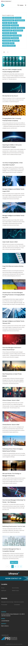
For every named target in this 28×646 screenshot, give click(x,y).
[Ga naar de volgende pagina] (18, 566)
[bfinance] (2, 5)
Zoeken (21, 5)
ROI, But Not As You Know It (10, 96)
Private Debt (6, 38)
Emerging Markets (20, 20)
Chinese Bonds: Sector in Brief (10, 424)
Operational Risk (7, 35)
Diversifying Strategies (8, 20)
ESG (10, 22)
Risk (12, 43)
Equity (5, 22)
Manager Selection (18, 30)
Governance (15, 25)
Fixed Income (7, 25)
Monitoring (6, 33)
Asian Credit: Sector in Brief (10, 242)
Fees (15, 22)
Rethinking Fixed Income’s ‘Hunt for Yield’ (13, 526)
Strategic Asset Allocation (9, 45)
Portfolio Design (17, 35)
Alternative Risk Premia (9, 17)
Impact (13, 27)
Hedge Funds (7, 27)
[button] (25, 5)
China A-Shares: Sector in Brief (10, 400)
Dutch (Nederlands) (6, 1)
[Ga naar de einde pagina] (21, 566)
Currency (18, 17)
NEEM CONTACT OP (13, 578)
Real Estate (6, 43)
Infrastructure (21, 27)
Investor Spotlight (7, 30)
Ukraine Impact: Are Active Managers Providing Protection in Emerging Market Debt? (13, 295)
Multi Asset (13, 33)
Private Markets (7, 40)
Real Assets (15, 40)
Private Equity (15, 38)
